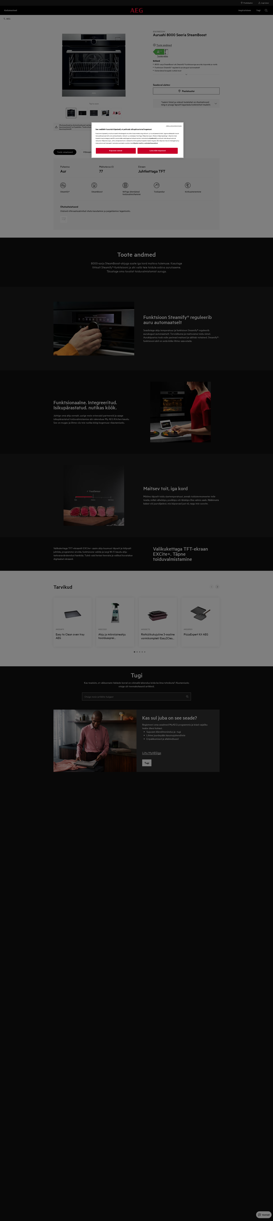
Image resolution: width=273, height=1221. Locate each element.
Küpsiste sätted (115, 150)
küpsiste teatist (138, 143)
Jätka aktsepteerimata (174, 126)
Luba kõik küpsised (158, 150)
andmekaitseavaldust (151, 143)
